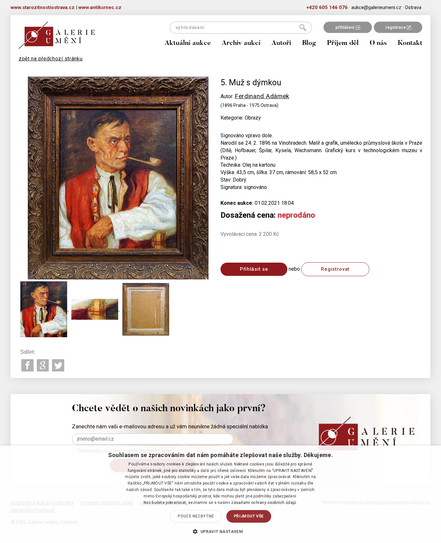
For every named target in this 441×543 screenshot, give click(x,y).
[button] (220, 531)
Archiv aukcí (241, 43)
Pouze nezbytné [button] (196, 516)
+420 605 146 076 (327, 7)
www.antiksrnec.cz (99, 7)
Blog (309, 43)
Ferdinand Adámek (262, 96)
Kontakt (410, 43)
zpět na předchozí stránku (51, 59)
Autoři (281, 43)
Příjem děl (343, 43)
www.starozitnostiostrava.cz (43, 7)
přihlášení (345, 27)
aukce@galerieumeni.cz (376, 7)
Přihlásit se (254, 269)
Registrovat (335, 269)
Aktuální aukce (188, 43)
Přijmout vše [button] (249, 516)
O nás (378, 43)
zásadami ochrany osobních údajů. (264, 502)
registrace (396, 27)
